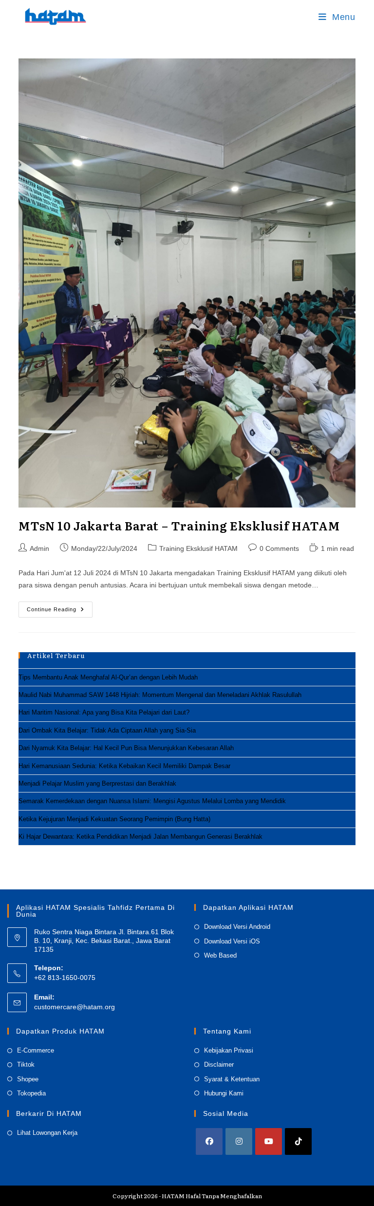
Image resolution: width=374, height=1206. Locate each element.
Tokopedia (31, 1093)
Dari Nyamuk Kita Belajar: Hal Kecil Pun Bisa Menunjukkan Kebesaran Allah (126, 748)
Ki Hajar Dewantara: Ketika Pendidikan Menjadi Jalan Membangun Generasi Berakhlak (140, 836)
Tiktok (26, 1064)
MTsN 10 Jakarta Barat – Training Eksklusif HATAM (179, 525)
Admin (39, 548)
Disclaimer (219, 1064)
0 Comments (279, 548)
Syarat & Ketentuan (232, 1079)
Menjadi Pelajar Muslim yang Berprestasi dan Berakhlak (97, 783)
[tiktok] (298, 1141)
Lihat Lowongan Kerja (47, 1132)
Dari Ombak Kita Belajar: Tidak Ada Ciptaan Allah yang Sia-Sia (107, 730)
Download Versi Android (237, 926)
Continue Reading (60, 612)
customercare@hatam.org (74, 1007)
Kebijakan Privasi (228, 1050)
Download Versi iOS (232, 941)
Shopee (27, 1079)
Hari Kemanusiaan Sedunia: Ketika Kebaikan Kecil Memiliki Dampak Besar (124, 766)
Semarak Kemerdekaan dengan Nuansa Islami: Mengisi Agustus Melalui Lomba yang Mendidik (152, 801)
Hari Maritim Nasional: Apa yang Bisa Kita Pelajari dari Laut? (104, 712)
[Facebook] (209, 1141)
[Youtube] (268, 1141)
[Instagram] (238, 1141)
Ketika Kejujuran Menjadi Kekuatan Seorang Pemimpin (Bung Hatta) (114, 819)
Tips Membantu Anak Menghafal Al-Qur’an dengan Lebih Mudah (108, 677)
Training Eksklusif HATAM (198, 548)
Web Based (220, 955)
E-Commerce (35, 1050)
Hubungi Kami (223, 1093)
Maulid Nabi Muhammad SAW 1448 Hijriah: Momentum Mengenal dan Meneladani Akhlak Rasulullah (160, 694)
